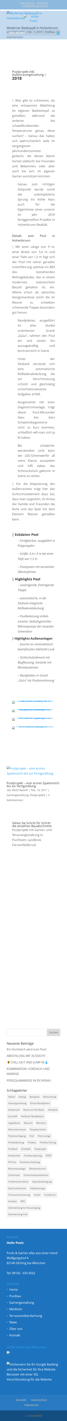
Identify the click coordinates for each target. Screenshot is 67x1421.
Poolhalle (26, 1149)
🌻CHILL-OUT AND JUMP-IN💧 (27, 1062)
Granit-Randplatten (40, 1103)
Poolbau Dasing (48, 1142)
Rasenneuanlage (16, 1168)
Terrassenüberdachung (25, 1316)
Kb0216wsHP (20, 790)
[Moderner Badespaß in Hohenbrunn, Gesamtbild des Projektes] (33, 721)
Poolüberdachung (33, 1155)
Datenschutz (39, 1400)
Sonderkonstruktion (18, 1181)
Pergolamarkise (38, 1129)
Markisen (15, 1309)
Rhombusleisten (37, 1168)
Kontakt (14, 1335)
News (13, 1322)
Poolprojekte (37, 795)
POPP (48, 1155)
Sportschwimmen (17, 1188)
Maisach (28, 1123)
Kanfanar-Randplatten (32, 1116)
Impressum (31, 1405)
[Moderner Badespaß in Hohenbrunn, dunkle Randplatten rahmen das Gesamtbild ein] (33, 712)
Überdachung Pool (17, 1214)
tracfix (37, 1194)
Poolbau (32, 1142)
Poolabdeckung (16, 1142)
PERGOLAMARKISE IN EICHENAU (29, 1080)
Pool (32, 1136)
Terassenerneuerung (19, 1194)
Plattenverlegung (17, 1136)
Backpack (34, 1096)
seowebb (35, 1416)
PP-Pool (12, 1162)
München (41, 1123)
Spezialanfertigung (42, 1181)
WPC (22, 1201)
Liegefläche (14, 1123)
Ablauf (11, 1096)
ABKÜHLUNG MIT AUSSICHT (26, 1056)
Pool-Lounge (44, 1136)
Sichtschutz (14, 1175)
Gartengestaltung (17, 795)
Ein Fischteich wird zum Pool (26, 1049)
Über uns (15, 1329)
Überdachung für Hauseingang (24, 1207)
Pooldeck (12, 1149)
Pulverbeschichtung (30, 1162)
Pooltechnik (14, 1155)
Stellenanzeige (37, 1188)
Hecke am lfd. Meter (33, 1109)
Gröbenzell (14, 1109)
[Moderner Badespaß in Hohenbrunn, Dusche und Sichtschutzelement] (33, 704)
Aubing (22, 1096)
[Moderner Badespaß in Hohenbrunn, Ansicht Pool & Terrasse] (33, 729)
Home (13, 1290)
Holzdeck (53, 1109)
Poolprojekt (40, 1149)
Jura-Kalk (12, 1116)
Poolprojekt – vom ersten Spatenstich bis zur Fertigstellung (33, 784)
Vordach (12, 1201)
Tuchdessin (50, 1194)
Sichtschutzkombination (36, 1175)
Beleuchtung (49, 1096)
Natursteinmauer (17, 1129)
